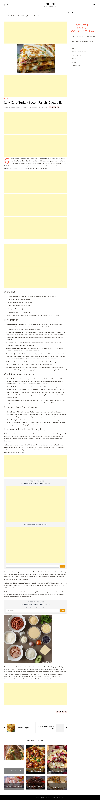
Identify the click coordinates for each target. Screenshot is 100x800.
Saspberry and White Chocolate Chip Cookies (56, 771)
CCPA (74, 59)
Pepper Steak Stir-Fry (35, 787)
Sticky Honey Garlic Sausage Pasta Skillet (35, 771)
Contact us (75, 62)
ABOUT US (76, 66)
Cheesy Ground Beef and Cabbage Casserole (57, 786)
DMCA (74, 48)
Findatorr (49, 3)
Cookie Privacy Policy (79, 52)
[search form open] (94, 5)
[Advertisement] (35, 33)
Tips (59, 12)
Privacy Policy (69, 12)
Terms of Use (76, 55)
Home (29, 12)
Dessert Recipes (50, 12)
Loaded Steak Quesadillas (14, 771)
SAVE (63, 566)
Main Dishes (37, 12)
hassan (6, 107)
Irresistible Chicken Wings (14, 787)
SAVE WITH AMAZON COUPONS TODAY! (83, 28)
